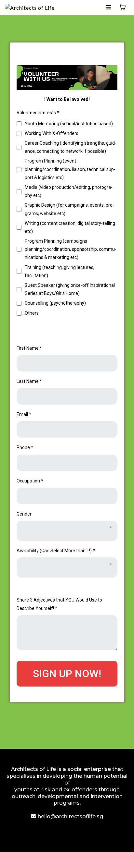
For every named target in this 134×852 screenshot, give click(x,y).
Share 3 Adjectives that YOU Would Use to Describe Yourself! (59, 604)
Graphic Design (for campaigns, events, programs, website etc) (69, 209)
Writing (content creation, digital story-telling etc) (70, 227)
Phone (25, 447)
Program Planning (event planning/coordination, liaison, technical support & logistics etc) (70, 169)
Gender (24, 514)
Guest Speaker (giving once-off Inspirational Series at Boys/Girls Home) (70, 289)
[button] (109, 7)
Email (24, 414)
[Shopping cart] (122, 7)
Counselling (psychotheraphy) (55, 303)
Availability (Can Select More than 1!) (56, 550)
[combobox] (67, 531)
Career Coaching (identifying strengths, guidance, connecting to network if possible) (70, 147)
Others (32, 313)
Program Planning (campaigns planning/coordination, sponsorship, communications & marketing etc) (70, 249)
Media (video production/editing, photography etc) (69, 191)
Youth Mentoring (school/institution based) (69, 123)
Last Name (29, 381)
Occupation (30, 480)
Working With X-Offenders (51, 133)
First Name (29, 348)
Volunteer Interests (38, 112)
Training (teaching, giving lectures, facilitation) (59, 271)
